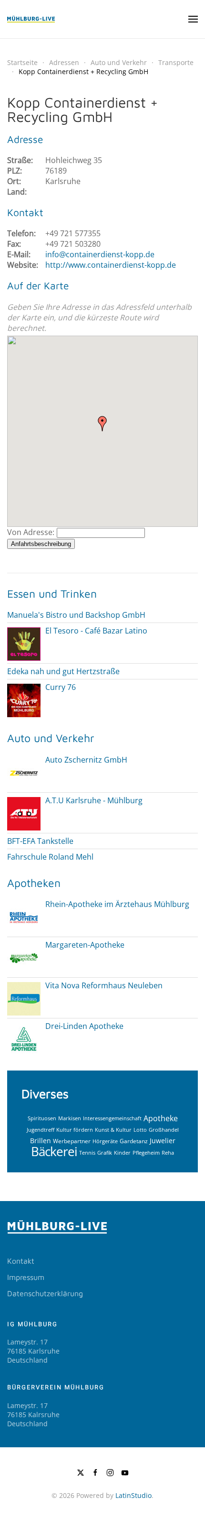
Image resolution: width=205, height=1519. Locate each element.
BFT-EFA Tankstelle (40, 841)
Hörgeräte (105, 1141)
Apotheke (161, 1118)
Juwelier (162, 1140)
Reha (168, 1152)
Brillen (40, 1140)
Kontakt (20, 1261)
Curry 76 (60, 687)
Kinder (122, 1152)
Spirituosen (42, 1118)
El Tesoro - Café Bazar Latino (96, 630)
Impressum (25, 1277)
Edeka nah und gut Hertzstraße (63, 671)
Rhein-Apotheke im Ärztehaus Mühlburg (117, 904)
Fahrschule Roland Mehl (50, 857)
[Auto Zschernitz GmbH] (24, 772)
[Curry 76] (24, 699)
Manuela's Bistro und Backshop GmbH (76, 615)
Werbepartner (72, 1141)
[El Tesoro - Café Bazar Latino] (24, 643)
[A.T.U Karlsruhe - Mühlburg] (24, 813)
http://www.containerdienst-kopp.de (110, 265)
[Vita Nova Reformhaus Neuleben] (24, 998)
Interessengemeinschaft (112, 1118)
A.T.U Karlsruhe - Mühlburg (94, 800)
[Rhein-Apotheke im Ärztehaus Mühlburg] (24, 917)
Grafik (104, 1152)
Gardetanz (134, 1141)
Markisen (69, 1118)
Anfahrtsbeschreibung (41, 543)
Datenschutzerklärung (45, 1293)
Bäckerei (54, 1151)
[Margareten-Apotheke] (24, 957)
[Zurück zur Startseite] (31, 19)
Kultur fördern (74, 1129)
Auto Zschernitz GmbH (86, 759)
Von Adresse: (30, 532)
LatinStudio (133, 1495)
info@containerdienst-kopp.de (99, 254)
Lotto (140, 1129)
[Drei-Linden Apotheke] (24, 1039)
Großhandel (164, 1129)
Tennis (87, 1152)
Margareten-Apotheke (84, 945)
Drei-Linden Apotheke (84, 1026)
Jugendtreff (40, 1129)
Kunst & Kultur (113, 1129)
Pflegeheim (146, 1152)
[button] (193, 19)
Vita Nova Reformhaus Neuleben (104, 985)
